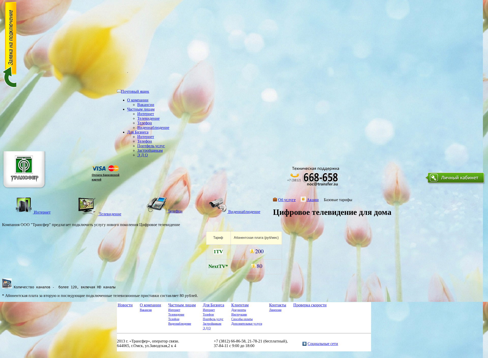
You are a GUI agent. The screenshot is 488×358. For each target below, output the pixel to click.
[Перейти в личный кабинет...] (455, 184)
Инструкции (239, 314)
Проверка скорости (310, 305)
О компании (137, 100)
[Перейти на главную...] (24, 189)
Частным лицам (141, 109)
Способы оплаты (242, 319)
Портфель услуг (151, 146)
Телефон (144, 123)
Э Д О (142, 155)
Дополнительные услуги (246, 323)
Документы (238, 310)
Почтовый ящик (135, 91)
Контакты (277, 305)
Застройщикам (150, 150)
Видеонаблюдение (153, 127)
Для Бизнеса (137, 132)
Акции (313, 200)
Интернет (145, 114)
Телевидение (148, 118)
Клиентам (240, 305)
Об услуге (287, 200)
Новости (125, 305)
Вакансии (145, 104)
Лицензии (275, 310)
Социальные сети (323, 343)
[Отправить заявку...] (9, 87)
